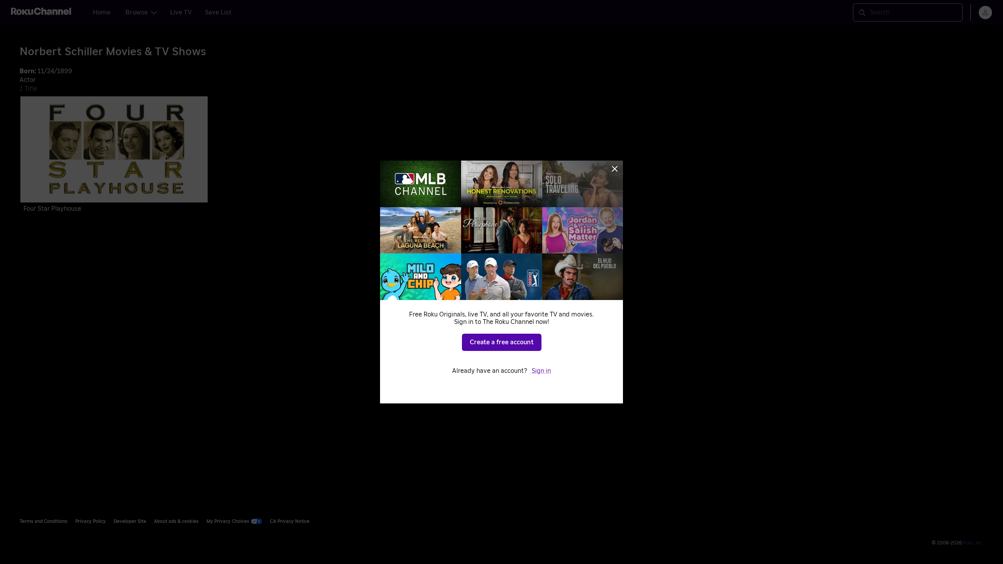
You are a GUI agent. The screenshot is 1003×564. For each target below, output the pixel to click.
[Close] (614, 169)
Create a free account (502, 342)
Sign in (541, 371)
